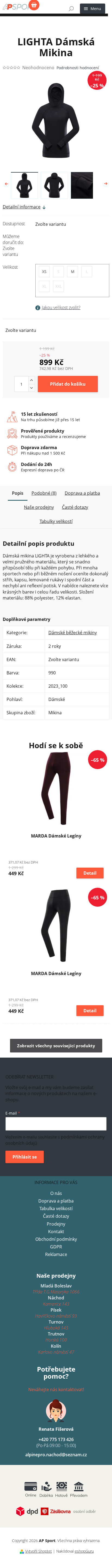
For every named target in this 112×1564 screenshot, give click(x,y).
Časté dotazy (56, 1216)
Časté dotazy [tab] (75, 507)
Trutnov (56, 1337)
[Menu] (92, 9)
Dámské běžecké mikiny (72, 633)
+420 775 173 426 (56, 1442)
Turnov (56, 1325)
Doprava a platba (56, 1201)
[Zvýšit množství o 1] (31, 380)
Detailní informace (22, 207)
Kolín (56, 1349)
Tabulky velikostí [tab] (56, 521)
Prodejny (56, 1224)
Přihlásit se (25, 1157)
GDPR (56, 1247)
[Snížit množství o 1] (31, 388)
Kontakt (56, 1232)
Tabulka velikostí (56, 1208)
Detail (90, 873)
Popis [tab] (17, 493)
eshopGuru (84, 1551)
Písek (56, 1313)
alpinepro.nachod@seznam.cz (56, 1455)
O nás (56, 1193)
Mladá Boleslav (56, 1289)
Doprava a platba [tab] (82, 493)
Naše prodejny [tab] (39, 507)
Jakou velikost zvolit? (61, 307)
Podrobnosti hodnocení (78, 67)
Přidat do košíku (68, 384)
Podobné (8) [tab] (44, 493)
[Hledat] (71, 8)
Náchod (56, 1301)
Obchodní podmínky (56, 1239)
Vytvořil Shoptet (38, 1551)
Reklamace (56, 1254)
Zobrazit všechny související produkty (56, 1045)
